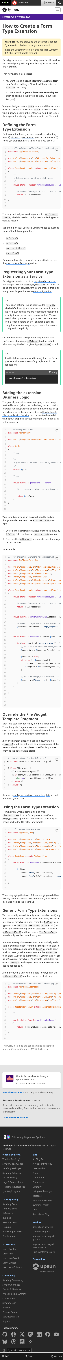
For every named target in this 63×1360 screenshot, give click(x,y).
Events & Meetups (11, 1289)
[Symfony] (27, 10)
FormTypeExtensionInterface (17, 140)
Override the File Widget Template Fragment (24, 716)
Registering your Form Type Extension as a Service (27, 274)
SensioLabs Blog (41, 1214)
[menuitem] (16, 1159)
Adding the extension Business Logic (21, 395)
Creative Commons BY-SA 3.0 (26, 1049)
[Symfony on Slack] (13, 1334)
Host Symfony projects (44, 1251)
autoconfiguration (42, 291)
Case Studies (39, 1168)
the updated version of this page (28, 49)
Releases (37, 1195)
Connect (50, 3)
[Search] (59, 2)
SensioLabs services (43, 1226)
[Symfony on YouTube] (56, 1334)
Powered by (39, 1259)
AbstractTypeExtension (22, 137)
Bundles (6, 1217)
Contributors (8, 1298)
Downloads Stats (10, 1316)
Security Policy (9, 1177)
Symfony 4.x (11, 45)
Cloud (36, 1173)
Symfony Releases (11, 1173)
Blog (35, 1154)
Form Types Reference (37, 918)
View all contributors (13, 1092)
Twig (35, 1209)
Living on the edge (42, 1191)
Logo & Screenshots (12, 1182)
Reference (7, 1213)
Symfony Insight (41, 1204)
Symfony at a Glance (12, 1163)
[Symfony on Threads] (13, 1341)
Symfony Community (13, 1280)
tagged (10, 284)
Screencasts (8, 1244)
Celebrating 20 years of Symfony (28, 1137)
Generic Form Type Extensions (29, 910)
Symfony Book (9, 1208)
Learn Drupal (9, 1262)
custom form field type (18, 263)
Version (58, 1356)
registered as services (45, 281)
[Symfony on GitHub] (4, 1334)
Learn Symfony (10, 1199)
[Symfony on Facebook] (47, 1334)
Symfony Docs (9, 1204)
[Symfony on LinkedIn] (39, 1334)
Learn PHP (7, 1253)
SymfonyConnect (11, 1284)
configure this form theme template (31, 795)
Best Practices (9, 1222)
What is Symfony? (11, 1154)
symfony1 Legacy (11, 1191)
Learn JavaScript (10, 1258)
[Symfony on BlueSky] (4, 1341)
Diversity (37, 1186)
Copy (54, 372)
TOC (7, 1356)
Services (37, 1222)
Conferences (39, 1182)
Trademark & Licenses (13, 1186)
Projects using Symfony (14, 1293)
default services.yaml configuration (31, 287)
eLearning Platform (12, 1231)
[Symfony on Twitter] (22, 1334)
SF (4, 2)
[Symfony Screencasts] (22, 1341)
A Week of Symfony (42, 1163)
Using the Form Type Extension (30, 806)
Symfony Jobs (9, 1302)
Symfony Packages (11, 1168)
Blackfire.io (23, 3)
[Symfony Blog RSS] (30, 1341)
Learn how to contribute (15, 1117)
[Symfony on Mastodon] (30, 1334)
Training (6, 1226)
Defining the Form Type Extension (19, 127)
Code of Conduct (10, 1312)
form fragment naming (31, 733)
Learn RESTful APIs (12, 1267)
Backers (6, 1307)
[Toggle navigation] (58, 9)
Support (6, 1321)
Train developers (41, 1231)
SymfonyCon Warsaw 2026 (16, 16)
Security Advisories (42, 1200)
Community (8, 1275)
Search (31, 1356)
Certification (8, 1236)
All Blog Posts (39, 1159)
